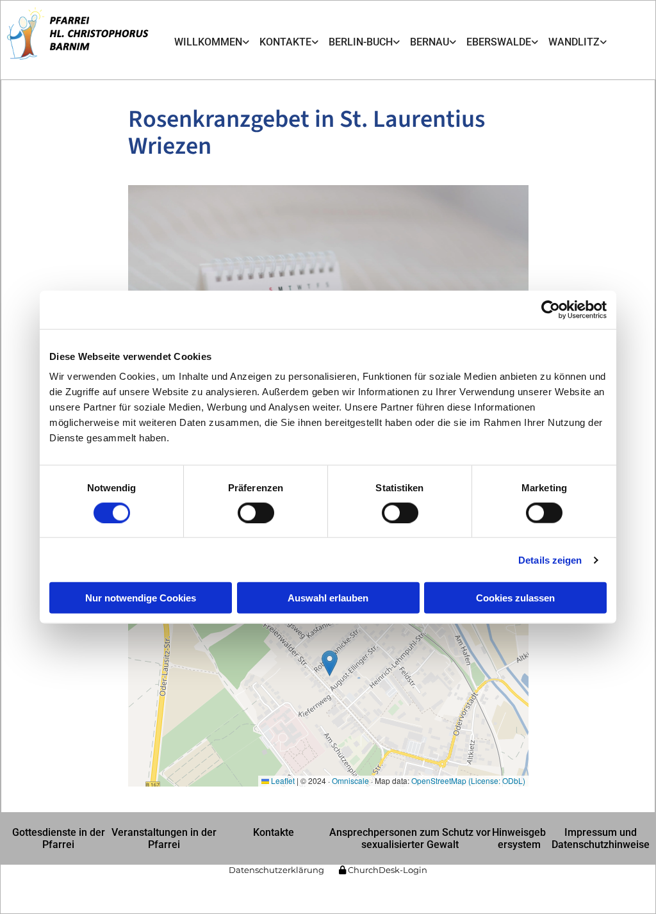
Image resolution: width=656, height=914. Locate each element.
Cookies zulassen (515, 597)
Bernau (429, 42)
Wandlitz (574, 42)
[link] (211, 43)
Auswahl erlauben (328, 597)
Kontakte (285, 42)
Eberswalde (498, 42)
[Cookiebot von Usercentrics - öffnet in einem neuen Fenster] (551, 309)
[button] (58, 838)
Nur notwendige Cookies (140, 597)
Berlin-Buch (361, 42)
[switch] (256, 512)
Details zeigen (550, 559)
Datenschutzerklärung (276, 870)
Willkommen (208, 42)
